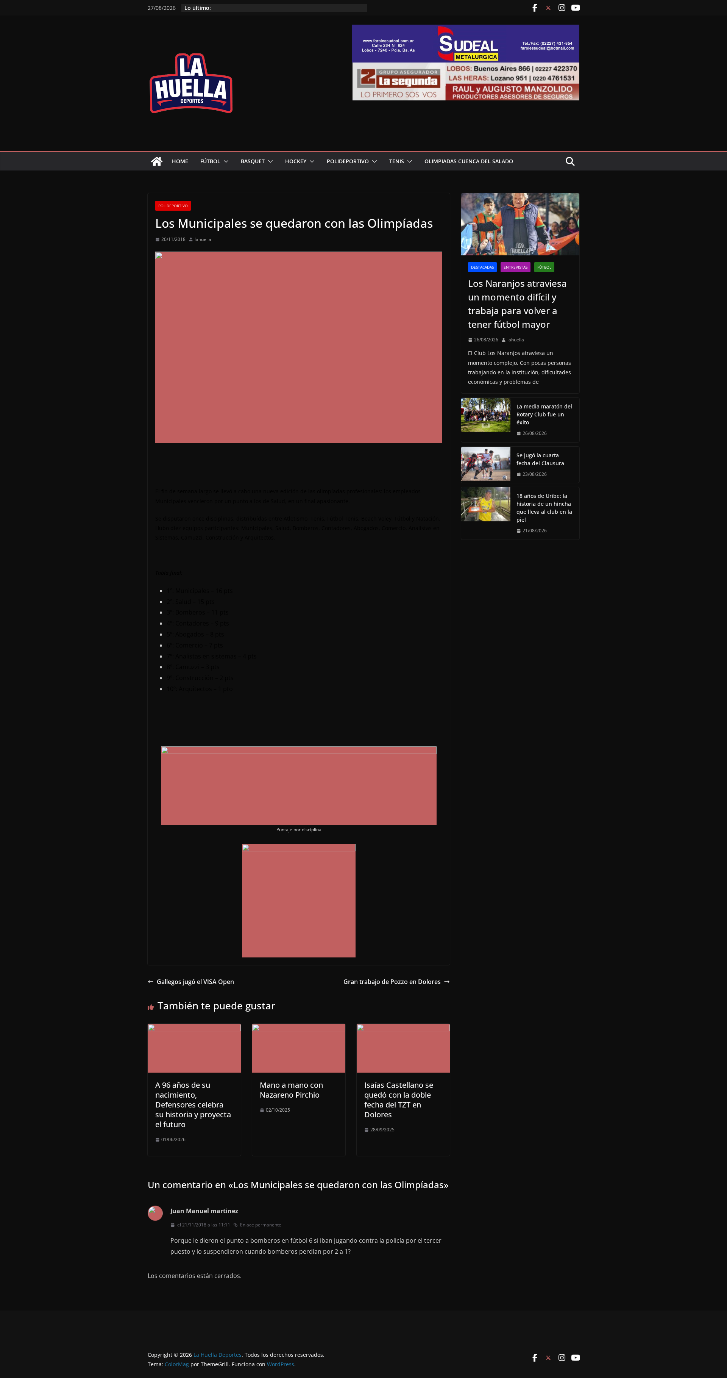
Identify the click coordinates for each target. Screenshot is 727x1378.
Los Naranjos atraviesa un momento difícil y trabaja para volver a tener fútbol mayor (517, 303)
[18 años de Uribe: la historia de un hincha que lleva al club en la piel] (485, 513)
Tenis (396, 161)
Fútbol (210, 161)
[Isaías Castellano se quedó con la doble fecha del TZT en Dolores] (403, 1029)
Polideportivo (348, 161)
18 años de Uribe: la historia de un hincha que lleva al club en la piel (544, 507)
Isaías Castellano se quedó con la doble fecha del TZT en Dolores (398, 1100)
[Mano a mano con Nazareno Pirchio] (298, 1029)
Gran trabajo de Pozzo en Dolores (392, 982)
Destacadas (482, 267)
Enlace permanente (260, 1225)
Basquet (253, 161)
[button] (224, 161)
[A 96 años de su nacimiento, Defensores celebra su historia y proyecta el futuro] (194, 1029)
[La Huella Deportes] (157, 161)
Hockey (295, 161)
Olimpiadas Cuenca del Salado (468, 161)
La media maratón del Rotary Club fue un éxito (544, 414)
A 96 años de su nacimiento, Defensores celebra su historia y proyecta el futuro (193, 1104)
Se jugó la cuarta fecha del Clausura (540, 459)
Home (180, 161)
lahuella (203, 239)
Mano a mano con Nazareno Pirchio (291, 1090)
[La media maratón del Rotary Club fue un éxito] (485, 420)
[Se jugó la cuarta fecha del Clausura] (485, 465)
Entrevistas (515, 267)
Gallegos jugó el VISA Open (195, 982)
